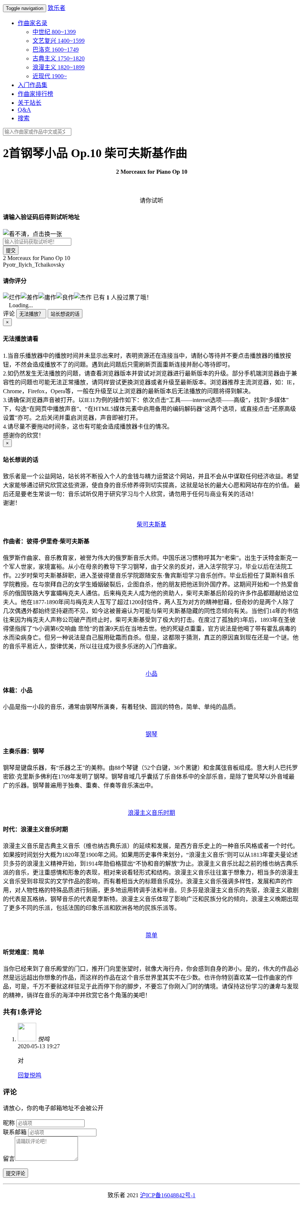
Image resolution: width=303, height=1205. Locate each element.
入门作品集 (32, 85)
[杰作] (83, 296)
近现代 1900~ (50, 76)
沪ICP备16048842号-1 (167, 1195)
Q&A (24, 110)
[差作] (29, 296)
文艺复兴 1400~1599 (59, 41)
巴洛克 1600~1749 (56, 49)
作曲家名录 (32, 23)
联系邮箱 (15, 1132)
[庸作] (47, 296)
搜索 (24, 118)
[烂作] (12, 296)
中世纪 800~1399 (54, 32)
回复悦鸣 (29, 1075)
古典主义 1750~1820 (59, 58)
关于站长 (29, 103)
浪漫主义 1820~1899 (59, 67)
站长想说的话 (65, 314)
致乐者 (56, 8)
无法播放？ (31, 314)
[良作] (65, 296)
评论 (9, 314)
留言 (9, 1159)
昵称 (9, 1123)
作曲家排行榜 (35, 94)
